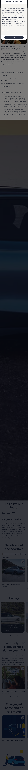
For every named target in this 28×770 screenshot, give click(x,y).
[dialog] (14, 385)
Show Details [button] (5, 30)
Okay (14, 37)
